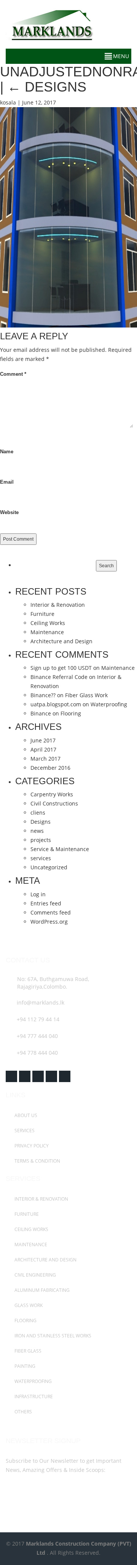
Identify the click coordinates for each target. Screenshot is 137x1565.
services (40, 858)
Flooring (71, 713)
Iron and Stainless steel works (52, 1335)
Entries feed (45, 903)
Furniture (42, 613)
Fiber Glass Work (86, 695)
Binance (40, 713)
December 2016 (50, 767)
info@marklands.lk (40, 1002)
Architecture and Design (61, 641)
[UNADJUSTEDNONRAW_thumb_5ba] (68, 216)
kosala (8, 102)
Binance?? (43, 695)
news (37, 830)
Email (7, 482)
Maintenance (47, 632)
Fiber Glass (27, 1351)
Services (24, 1130)
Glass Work (28, 1305)
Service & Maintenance (59, 849)
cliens (37, 812)
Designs (40, 821)
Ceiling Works (47, 623)
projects (40, 839)
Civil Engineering (34, 1275)
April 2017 (43, 749)
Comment (13, 374)
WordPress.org (49, 921)
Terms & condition (36, 1161)
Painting (24, 1366)
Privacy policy (31, 1145)
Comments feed (50, 912)
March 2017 (45, 758)
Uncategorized (48, 867)
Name (6, 451)
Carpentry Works (51, 794)
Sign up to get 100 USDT (61, 667)
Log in (38, 894)
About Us (25, 1115)
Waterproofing (109, 704)
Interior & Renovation (57, 604)
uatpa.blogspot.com (55, 704)
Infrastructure (33, 1396)
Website (9, 512)
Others (22, 1411)
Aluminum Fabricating (41, 1290)
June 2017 (43, 740)
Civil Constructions (54, 803)
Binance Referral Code (59, 676)
